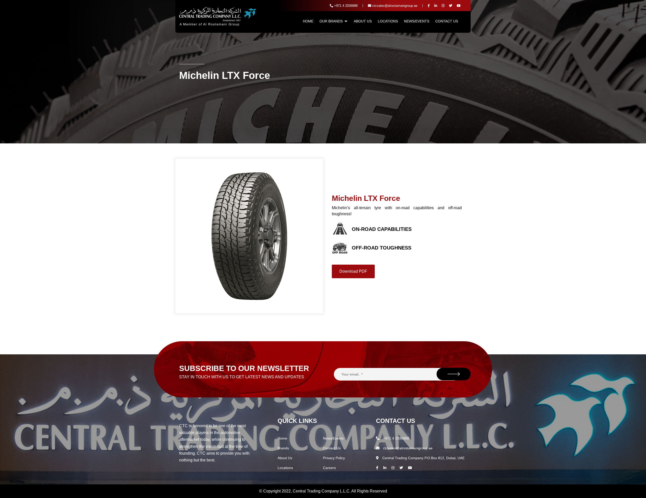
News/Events (416, 21)
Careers (329, 468)
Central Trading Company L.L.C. (322, 491)
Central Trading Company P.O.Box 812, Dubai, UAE (423, 458)
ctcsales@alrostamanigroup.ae (394, 6)
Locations (388, 21)
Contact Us (446, 21)
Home (308, 21)
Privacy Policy (334, 458)
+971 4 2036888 (345, 6)
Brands (283, 448)
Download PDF (353, 271)
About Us (363, 21)
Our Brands (331, 21)
